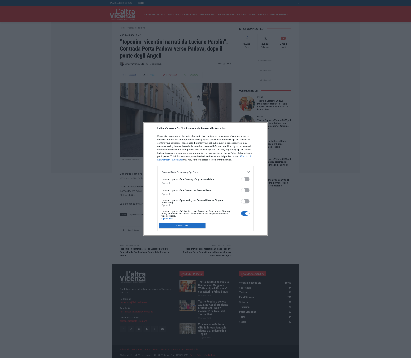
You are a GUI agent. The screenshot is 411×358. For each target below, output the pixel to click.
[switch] (245, 179)
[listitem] (205, 172)
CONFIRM (182, 225)
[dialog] (205, 179)
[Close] (261, 129)
